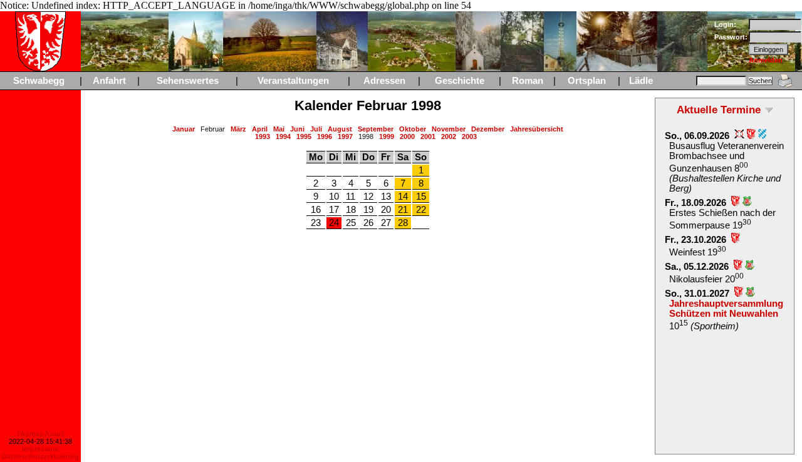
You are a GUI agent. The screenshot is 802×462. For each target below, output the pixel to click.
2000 (407, 136)
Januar (183, 129)
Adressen (384, 81)
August (340, 129)
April (260, 129)
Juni (297, 129)
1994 (283, 136)
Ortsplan (587, 81)
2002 (448, 136)
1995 (303, 136)
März (238, 129)
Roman (527, 81)
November (449, 129)
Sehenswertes (188, 81)
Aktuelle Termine (719, 109)
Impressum (40, 449)
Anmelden (766, 60)
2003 (469, 136)
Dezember (487, 129)
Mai (278, 129)
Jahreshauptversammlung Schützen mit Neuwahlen (726, 309)
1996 (324, 136)
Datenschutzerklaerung (40, 456)
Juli (316, 129)
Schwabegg (39, 81)
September (375, 129)
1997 (345, 136)
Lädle (641, 81)
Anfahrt (109, 81)
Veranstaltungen (293, 81)
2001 (427, 136)
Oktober (412, 129)
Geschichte (459, 81)
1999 (386, 136)
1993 (262, 136)
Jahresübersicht (536, 129)
